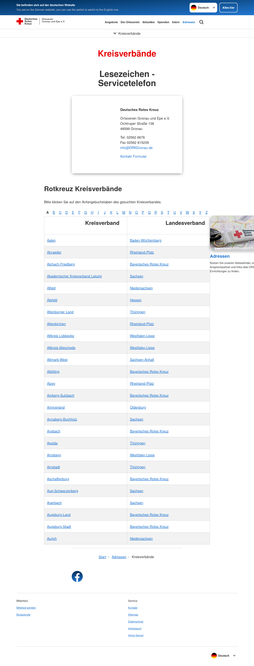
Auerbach (54, 502)
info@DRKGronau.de (136, 147)
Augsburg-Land (58, 514)
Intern (176, 22)
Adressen (188, 22)
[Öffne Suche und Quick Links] (201, 22)
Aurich (52, 538)
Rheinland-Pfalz (142, 252)
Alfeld (51, 287)
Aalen (51, 240)
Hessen (136, 299)
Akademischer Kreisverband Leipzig (74, 275)
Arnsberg (54, 454)
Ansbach (53, 431)
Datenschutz (135, 621)
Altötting (53, 371)
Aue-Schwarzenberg (62, 490)
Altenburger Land (60, 311)
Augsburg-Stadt (59, 526)
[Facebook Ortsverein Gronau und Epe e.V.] (77, 576)
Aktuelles (148, 22)
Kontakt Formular (133, 156)
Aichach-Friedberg (61, 264)
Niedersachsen (141, 287)
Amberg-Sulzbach (60, 395)
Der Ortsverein (130, 22)
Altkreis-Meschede (61, 347)
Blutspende (23, 615)
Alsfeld (52, 299)
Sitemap (133, 615)
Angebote (111, 22)
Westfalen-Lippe (142, 335)
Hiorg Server (136, 635)
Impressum (135, 628)
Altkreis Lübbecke (60, 335)
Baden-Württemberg (145, 240)
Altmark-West (57, 359)
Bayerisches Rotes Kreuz (149, 264)
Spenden (163, 22)
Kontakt (132, 608)
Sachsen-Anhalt (142, 359)
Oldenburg (138, 407)
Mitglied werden (26, 608)
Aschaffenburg (58, 478)
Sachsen (136, 275)
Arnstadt (53, 466)
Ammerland (56, 407)
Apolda (52, 442)
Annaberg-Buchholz (62, 419)
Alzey (51, 383)
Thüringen (137, 311)
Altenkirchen (56, 323)
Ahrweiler (54, 252)
